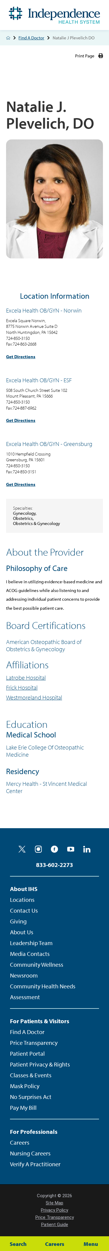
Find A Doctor (31, 37)
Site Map (54, 1203)
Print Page (84, 55)
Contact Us (24, 910)
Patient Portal (27, 1053)
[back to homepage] (8, 38)
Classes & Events (30, 1075)
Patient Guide (54, 1224)
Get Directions (20, 356)
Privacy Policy (54, 1210)
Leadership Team (31, 943)
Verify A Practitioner (35, 1164)
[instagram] (38, 849)
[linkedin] (87, 849)
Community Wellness (36, 964)
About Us (21, 932)
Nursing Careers (30, 1153)
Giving (18, 921)
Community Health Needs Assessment (42, 991)
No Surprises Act (30, 1096)
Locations (22, 899)
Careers (19, 1142)
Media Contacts (30, 953)
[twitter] (22, 849)
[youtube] (70, 849)
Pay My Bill (23, 1107)
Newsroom (24, 975)
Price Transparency (34, 1042)
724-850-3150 (18, 338)
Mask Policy (24, 1086)
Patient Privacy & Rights (40, 1064)
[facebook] (54, 849)
